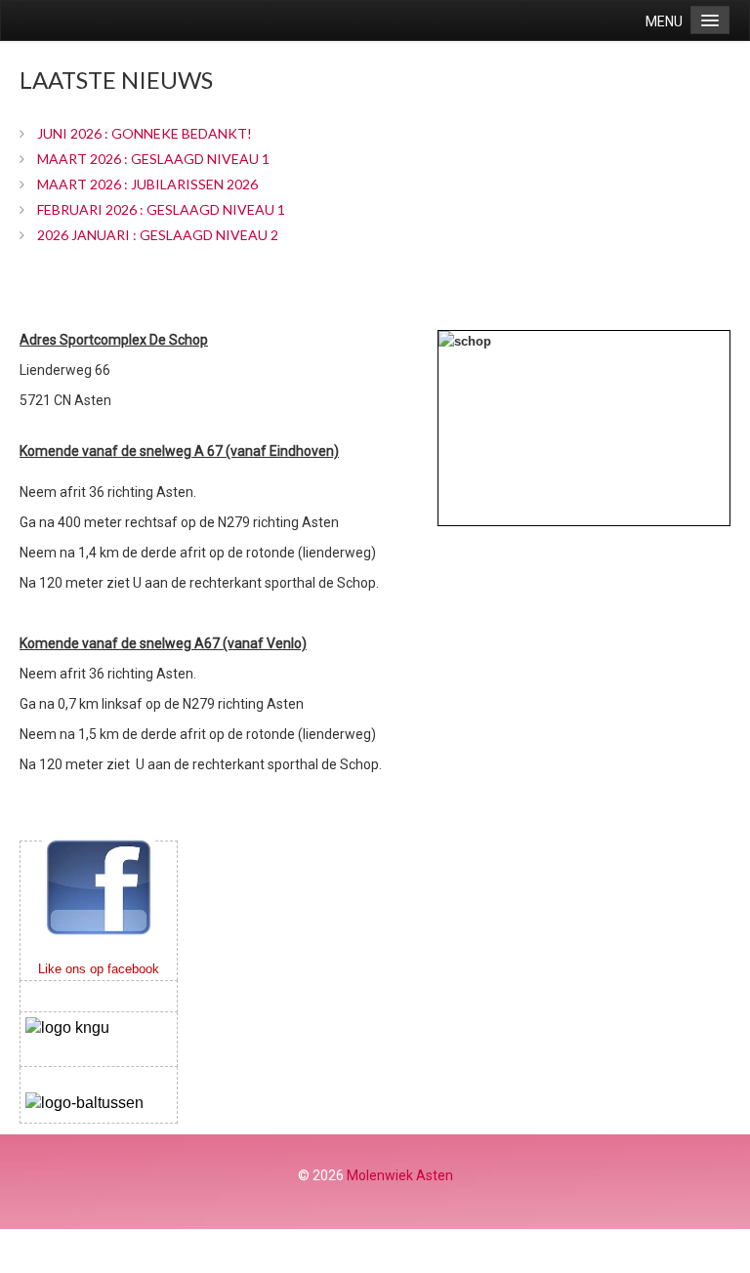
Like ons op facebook (98, 969)
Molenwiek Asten (400, 1175)
